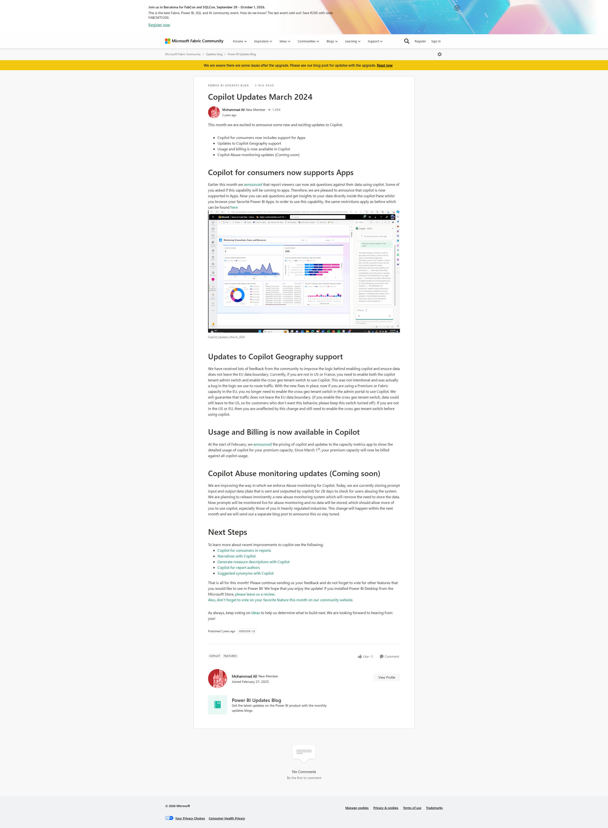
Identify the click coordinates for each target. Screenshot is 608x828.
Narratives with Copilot (237, 555)
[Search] (407, 41)
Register (420, 41)
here (234, 207)
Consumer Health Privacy (227, 818)
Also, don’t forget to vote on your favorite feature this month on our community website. (280, 599)
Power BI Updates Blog (242, 54)
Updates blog (214, 54)
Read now (385, 65)
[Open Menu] (439, 54)
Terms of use (412, 808)
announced (253, 184)
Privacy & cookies (385, 808)
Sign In (436, 41)
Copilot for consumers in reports (244, 550)
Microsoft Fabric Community (183, 54)
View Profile (386, 677)
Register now (159, 24)
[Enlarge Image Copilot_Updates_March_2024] (304, 271)
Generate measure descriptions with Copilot (254, 561)
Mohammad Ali (233, 109)
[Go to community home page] (194, 41)
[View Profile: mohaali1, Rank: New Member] (214, 112)
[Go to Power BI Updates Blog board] (217, 704)
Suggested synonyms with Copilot (246, 573)
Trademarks (434, 808)
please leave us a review (255, 593)
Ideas (255, 612)
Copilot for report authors (239, 567)
